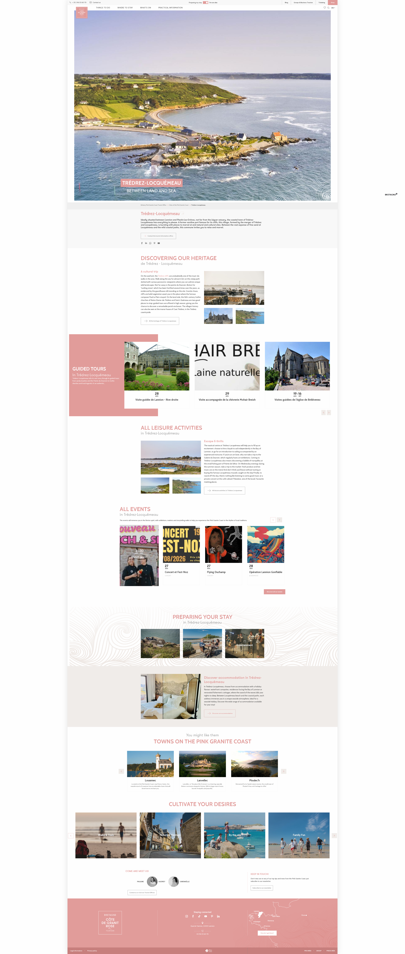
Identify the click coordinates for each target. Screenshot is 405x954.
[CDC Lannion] (191, 950)
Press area (331, 951)
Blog (286, 2)
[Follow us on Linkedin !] (218, 916)
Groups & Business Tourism (303, 2)
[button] (328, 8)
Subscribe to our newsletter (261, 888)
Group (318, 951)
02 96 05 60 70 (203, 934)
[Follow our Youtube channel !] (205, 916)
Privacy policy (92, 951)
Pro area (307, 951)
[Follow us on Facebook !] (193, 916)
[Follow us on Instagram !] (187, 916)
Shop (333, 2)
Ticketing (322, 2)
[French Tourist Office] (209, 950)
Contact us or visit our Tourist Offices (142, 893)
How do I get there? (267, 933)
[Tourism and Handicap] (217, 950)
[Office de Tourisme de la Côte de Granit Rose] (82, 11)
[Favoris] (325, 7)
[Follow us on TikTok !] (199, 916)
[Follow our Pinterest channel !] (212, 916)
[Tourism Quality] (200, 950)
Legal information (76, 951)
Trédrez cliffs (163, 276)
